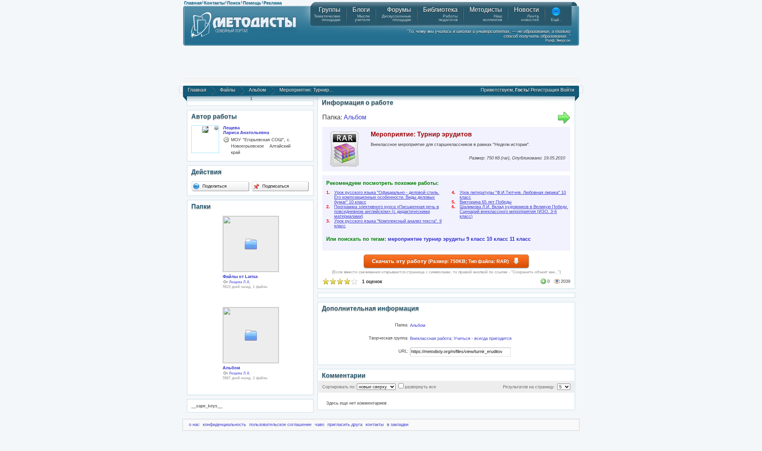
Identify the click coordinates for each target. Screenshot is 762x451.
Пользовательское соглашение (280, 424)
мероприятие (405, 239)
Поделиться (214, 186)
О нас (194, 424)
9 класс (475, 239)
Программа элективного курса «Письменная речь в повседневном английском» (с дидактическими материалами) (386, 211)
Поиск (234, 2)
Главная (193, 2)
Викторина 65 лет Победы (486, 202)
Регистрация (545, 90)
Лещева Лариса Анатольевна (246, 130)
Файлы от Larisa (240, 276)
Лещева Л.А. (239, 282)
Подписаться (275, 186)
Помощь (252, 2)
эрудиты (454, 239)
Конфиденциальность (224, 424)
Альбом (257, 90)
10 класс (497, 239)
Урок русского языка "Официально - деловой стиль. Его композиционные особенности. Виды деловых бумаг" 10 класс (386, 197)
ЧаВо (319, 424)
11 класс (520, 239)
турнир (432, 239)
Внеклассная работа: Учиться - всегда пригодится (461, 338)
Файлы (227, 90)
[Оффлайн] (216, 128)
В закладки (397, 424)
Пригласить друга (344, 424)
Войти (567, 90)
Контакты (214, 2)
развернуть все (420, 386)
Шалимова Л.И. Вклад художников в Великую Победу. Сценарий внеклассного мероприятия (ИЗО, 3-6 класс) (514, 211)
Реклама (273, 2)
